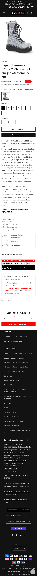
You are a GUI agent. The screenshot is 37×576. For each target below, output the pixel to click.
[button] (4, 13)
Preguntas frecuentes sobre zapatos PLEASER (17, 398)
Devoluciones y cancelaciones (15, 336)
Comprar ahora (18, 135)
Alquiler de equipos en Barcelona (16, 362)
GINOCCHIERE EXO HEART (14, 358)
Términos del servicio (13, 571)
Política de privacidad (29, 568)
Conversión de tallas (12, 385)
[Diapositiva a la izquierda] (14, 57)
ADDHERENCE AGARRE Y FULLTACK (18, 353)
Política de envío (27, 571)
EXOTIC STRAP (10, 471)
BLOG (6, 408)
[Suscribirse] (29, 521)
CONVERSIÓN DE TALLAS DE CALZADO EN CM (15, 391)
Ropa (6, 452)
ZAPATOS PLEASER (11, 426)
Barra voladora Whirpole (13, 421)
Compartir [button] (7, 300)
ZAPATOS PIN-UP (10, 412)
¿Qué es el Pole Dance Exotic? (15, 371)
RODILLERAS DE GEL (21, 455)
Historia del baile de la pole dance (17, 367)
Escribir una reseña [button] (18, 324)
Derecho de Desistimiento (13, 341)
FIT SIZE (12, 285)
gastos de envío (19, 84)
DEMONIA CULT (10, 468)
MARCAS (7, 403)
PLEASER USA (21, 452)
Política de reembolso (14, 568)
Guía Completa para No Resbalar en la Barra (18, 432)
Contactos (8, 376)
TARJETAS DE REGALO (12, 380)
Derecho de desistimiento (18, 510)
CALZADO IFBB (10, 466)
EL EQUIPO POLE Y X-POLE (14, 463)
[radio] (5, 96)
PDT (16, 566)
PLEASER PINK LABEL (12, 417)
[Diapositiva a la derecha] (23, 57)
